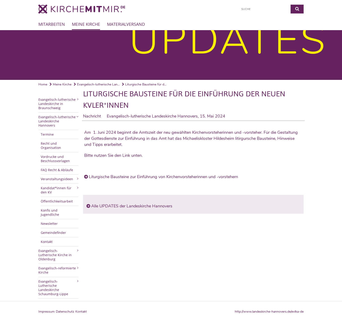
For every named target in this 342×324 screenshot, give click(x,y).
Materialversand (126, 24)
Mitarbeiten (51, 24)
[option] (171, 55)
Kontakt (47, 241)
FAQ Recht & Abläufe (57, 170)
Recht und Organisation (51, 145)
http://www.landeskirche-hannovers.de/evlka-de (269, 312)
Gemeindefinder (53, 232)
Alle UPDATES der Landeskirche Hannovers (131, 206)
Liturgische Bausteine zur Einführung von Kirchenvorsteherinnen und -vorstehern (163, 177)
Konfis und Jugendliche (50, 212)
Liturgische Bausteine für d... (145, 84)
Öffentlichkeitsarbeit (57, 201)
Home (42, 84)
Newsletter (49, 223)
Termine (47, 134)
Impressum (46, 311)
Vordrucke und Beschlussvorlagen (55, 158)
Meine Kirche (86, 24)
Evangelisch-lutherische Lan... (98, 84)
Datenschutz (65, 311)
